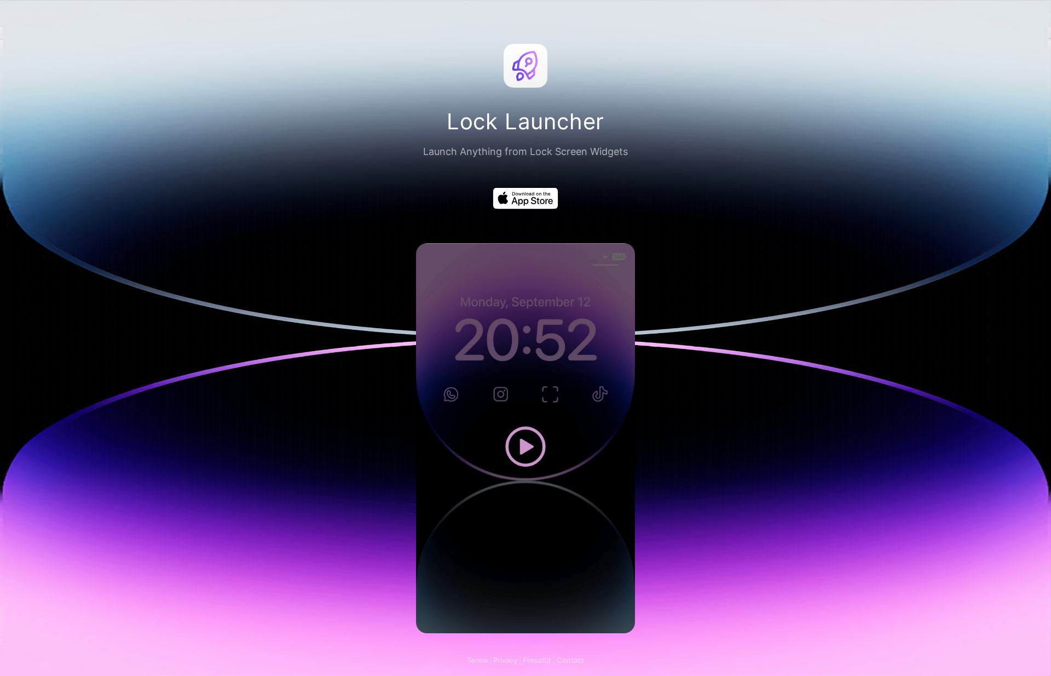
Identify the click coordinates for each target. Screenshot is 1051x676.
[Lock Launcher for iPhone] (525, 198)
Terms (477, 660)
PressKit (537, 660)
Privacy (505, 660)
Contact (570, 660)
